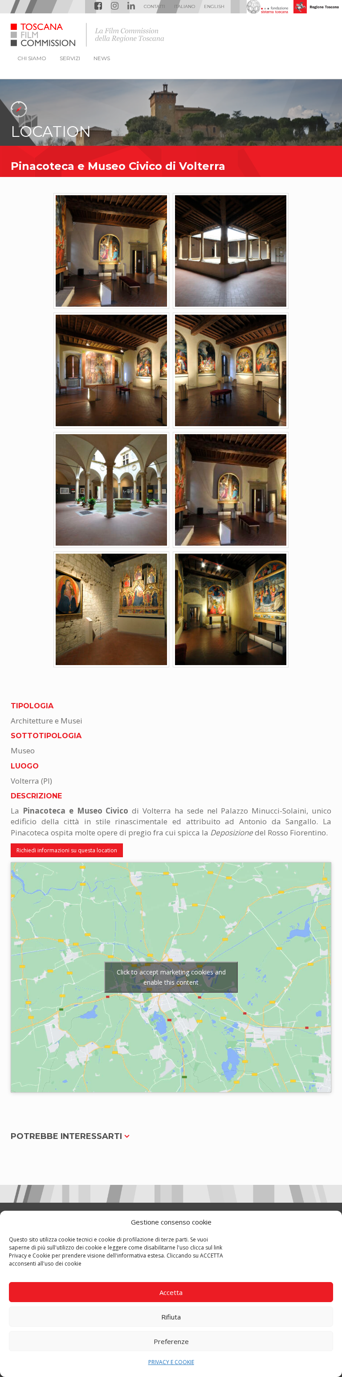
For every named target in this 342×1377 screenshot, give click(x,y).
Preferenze (171, 1341)
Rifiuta (171, 1316)
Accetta (171, 1292)
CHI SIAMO (31, 58)
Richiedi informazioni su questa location (66, 850)
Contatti (154, 6)
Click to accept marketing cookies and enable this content (171, 977)
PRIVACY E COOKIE (171, 1362)
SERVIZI (70, 58)
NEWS (102, 58)
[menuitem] (185, 6)
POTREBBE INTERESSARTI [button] (67, 1136)
